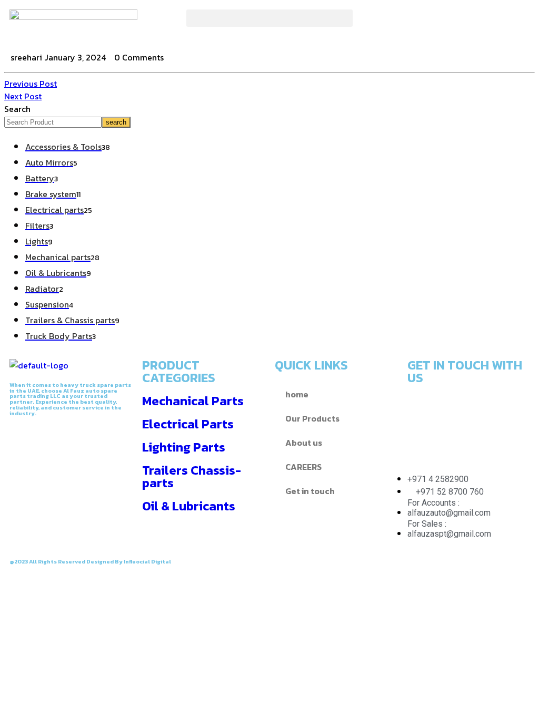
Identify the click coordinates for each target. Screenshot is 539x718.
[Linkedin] (506, 408)
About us (303, 442)
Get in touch (310, 491)
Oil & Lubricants (188, 506)
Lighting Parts (183, 447)
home (296, 394)
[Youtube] (420, 437)
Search (17, 108)
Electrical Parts (188, 424)
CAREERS (303, 466)
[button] (269, 18)
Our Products (312, 418)
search (116, 122)
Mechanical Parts (193, 401)
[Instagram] (433, 22)
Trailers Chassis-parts (191, 476)
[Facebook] (376, 22)
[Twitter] (405, 22)
